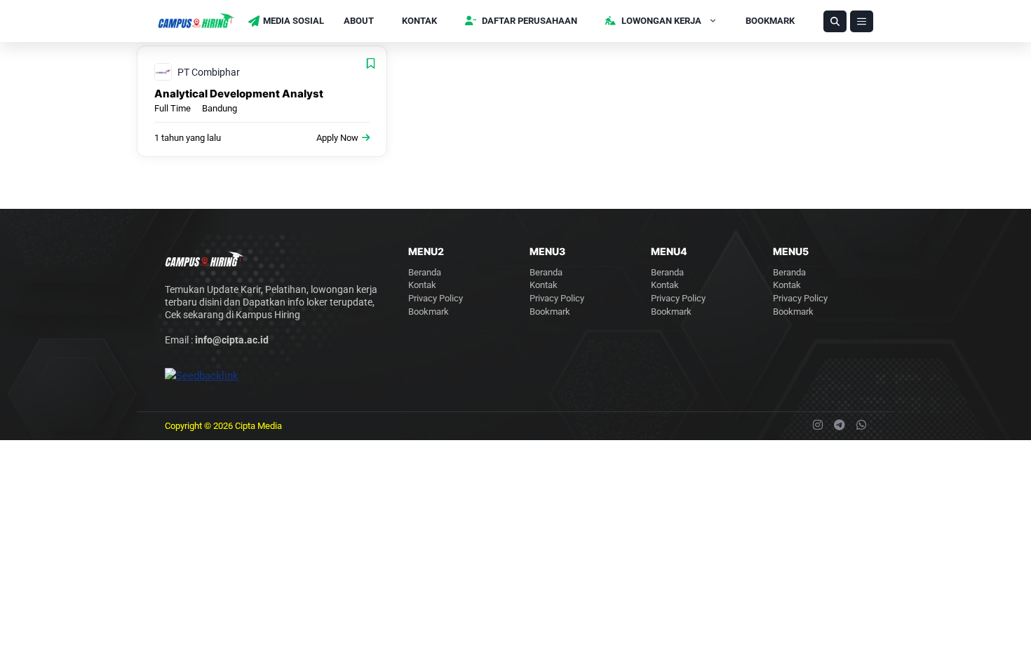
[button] (835, 21)
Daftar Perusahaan (528, 20)
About (359, 20)
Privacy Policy (435, 298)
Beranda (424, 272)
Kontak (419, 20)
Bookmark (770, 20)
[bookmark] (370, 63)
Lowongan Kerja (660, 20)
